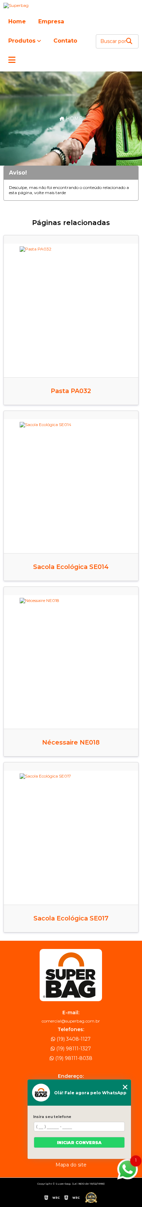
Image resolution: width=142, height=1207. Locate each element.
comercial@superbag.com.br (71, 1021)
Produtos (22, 40)
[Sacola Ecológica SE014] (71, 486)
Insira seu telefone (52, 1117)
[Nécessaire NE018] (71, 662)
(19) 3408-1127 (73, 1039)
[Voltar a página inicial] (70, 5)
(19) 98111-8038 (73, 1058)
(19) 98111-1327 (73, 1049)
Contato (65, 40)
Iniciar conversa (79, 1142)
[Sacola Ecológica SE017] (71, 837)
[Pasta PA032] (71, 310)
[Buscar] (129, 41)
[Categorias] (11, 60)
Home (17, 21)
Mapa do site (71, 1165)
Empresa (51, 21)
